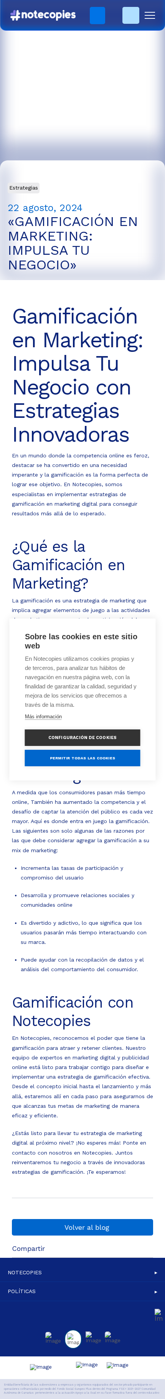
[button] (150, 15)
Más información (43, 716)
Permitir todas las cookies (82, 758)
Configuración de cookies (82, 737)
